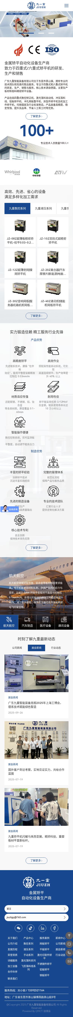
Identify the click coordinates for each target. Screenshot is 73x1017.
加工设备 (12, 966)
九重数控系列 (17, 208)
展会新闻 (60, 949)
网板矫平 (44, 943)
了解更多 (35, 116)
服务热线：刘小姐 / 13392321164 (24, 990)
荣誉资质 (12, 955)
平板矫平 (44, 949)
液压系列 (28, 949)
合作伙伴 (12, 971)
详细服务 (12, 960)
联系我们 (12, 978)
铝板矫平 (44, 969)
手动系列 (28, 955)
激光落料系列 (28, 960)
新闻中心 (60, 938)
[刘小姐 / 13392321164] (69, 952)
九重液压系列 (43, 208)
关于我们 (12, 938)
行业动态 (60, 955)
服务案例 (44, 938)
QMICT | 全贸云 (43, 1011)
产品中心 (28, 938)
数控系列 (28, 943)
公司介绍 (12, 943)
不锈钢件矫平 (44, 963)
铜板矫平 (44, 975)
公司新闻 (60, 943)
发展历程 (12, 949)
